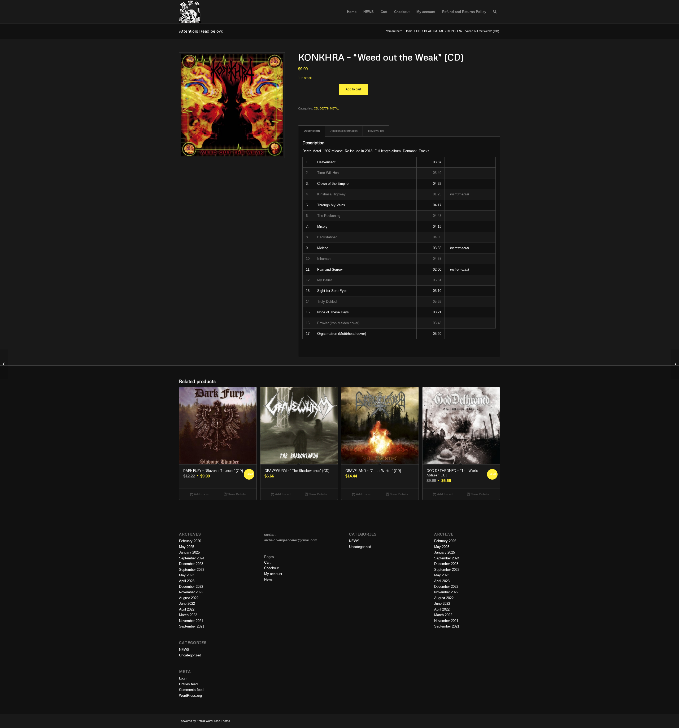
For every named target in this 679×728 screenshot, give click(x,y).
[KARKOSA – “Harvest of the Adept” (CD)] (4, 364)
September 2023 (191, 570)
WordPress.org (190, 696)
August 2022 (188, 598)
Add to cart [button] (201, 494)
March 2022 (188, 615)
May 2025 (186, 547)
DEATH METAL (329, 108)
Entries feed (188, 684)
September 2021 (191, 626)
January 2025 (189, 552)
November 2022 (191, 592)
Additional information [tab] (344, 130)
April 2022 (186, 609)
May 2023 (186, 575)
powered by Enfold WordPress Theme (205, 720)
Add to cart (353, 89)
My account (273, 574)
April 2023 (186, 581)
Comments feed (191, 690)
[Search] (495, 12)
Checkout (271, 568)
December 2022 (191, 587)
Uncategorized (190, 655)
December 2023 (191, 564)
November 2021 (191, 621)
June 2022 (187, 604)
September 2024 (191, 558)
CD (316, 108)
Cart (267, 562)
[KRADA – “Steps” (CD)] (675, 364)
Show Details (236, 494)
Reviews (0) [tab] (376, 130)
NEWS (184, 650)
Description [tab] (312, 130)
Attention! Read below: (201, 31)
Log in (183, 678)
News (268, 579)
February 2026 (190, 541)
